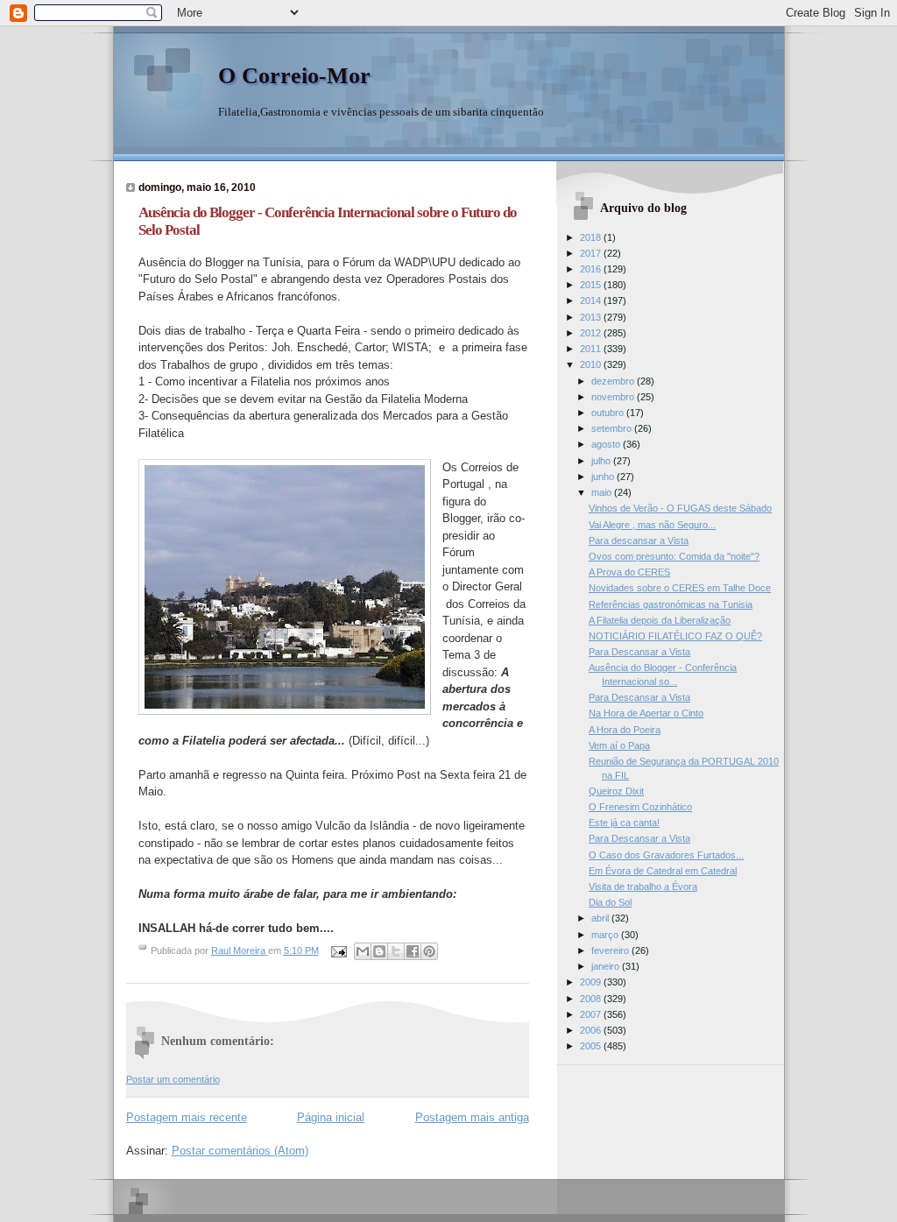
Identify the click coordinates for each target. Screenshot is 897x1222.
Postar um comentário (173, 1079)
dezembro (614, 381)
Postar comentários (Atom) (240, 1150)
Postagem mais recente (186, 1117)
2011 (592, 348)
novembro (614, 397)
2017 (592, 253)
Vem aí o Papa (619, 745)
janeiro (606, 966)
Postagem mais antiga (472, 1117)
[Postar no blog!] (379, 951)
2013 (592, 317)
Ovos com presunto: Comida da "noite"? (674, 556)
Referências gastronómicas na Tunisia (670, 604)
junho (604, 476)
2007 (592, 1014)
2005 (592, 1046)
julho (602, 461)
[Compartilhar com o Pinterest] (429, 951)
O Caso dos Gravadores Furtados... (666, 855)
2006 (592, 1030)
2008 (592, 998)
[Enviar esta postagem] (338, 950)
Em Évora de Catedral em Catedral (663, 870)
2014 (592, 300)
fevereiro (611, 950)
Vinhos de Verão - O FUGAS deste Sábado (680, 508)
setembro (612, 428)
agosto (607, 444)
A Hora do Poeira (624, 729)
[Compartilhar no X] (396, 951)
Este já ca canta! (624, 822)
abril (601, 918)
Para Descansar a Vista (639, 651)
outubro (608, 412)
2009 (592, 982)
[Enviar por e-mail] (362, 951)
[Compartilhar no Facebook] (412, 951)
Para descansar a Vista (639, 540)
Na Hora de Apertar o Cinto (646, 713)
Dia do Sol (610, 902)
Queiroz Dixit (616, 791)
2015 (592, 284)
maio (602, 492)
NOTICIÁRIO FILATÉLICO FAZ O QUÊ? (675, 636)
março (606, 934)
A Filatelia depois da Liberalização (660, 620)
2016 (592, 269)
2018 (592, 237)
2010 (592, 364)
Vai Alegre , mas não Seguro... (652, 524)
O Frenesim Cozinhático (640, 807)
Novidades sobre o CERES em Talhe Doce (680, 588)
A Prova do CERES (629, 572)
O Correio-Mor (294, 75)
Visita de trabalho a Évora (643, 886)
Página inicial (330, 1117)
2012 (592, 333)
